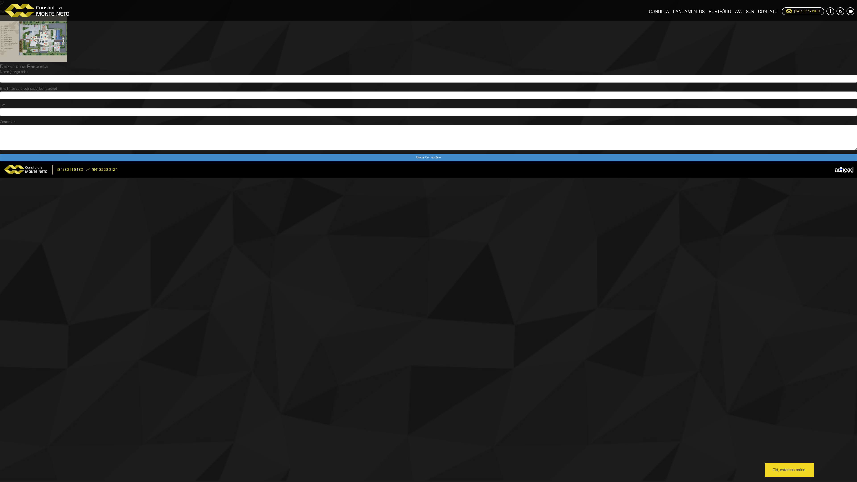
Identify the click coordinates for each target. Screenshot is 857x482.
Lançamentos (689, 11)
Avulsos (744, 11)
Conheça (659, 11)
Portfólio (720, 11)
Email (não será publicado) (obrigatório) (28, 89)
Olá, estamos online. (789, 469)
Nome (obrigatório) (13, 72)
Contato (768, 11)
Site (3, 105)
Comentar (7, 122)
